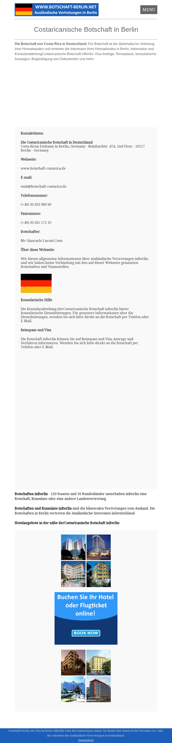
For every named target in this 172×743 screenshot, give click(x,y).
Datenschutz (86, 740)
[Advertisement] (86, 92)
